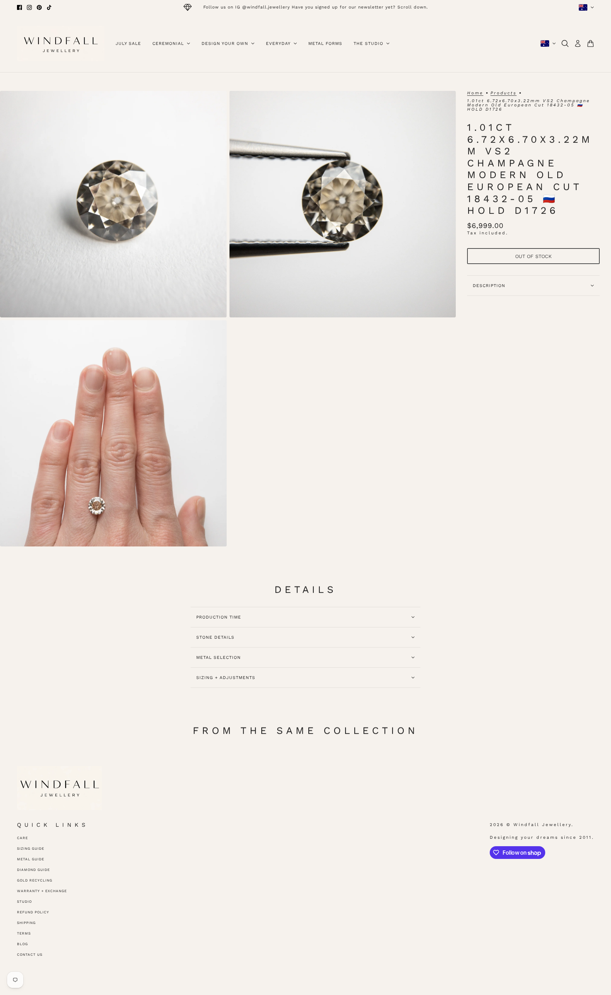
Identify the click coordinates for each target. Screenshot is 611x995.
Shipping (26, 923)
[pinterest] (39, 7)
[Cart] (590, 43)
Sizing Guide (30, 848)
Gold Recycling (34, 880)
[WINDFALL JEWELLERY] (60, 43)
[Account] (577, 43)
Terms (24, 933)
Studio (24, 901)
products (503, 93)
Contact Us (29, 954)
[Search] (565, 43)
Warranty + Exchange (42, 891)
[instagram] (29, 7)
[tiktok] (49, 7)
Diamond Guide (33, 870)
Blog (22, 944)
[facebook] (19, 7)
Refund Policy (33, 912)
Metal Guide (30, 859)
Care (22, 838)
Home (475, 93)
